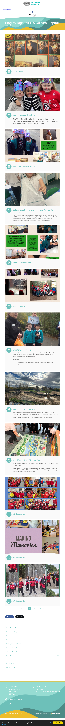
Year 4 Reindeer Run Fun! (24, 115)
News (8, 636)
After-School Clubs (13, 652)
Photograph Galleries (13, 644)
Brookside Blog (11, 632)
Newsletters (10, 664)
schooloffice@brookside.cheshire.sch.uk (25, 7)
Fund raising (18, 71)
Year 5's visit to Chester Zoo (25, 409)
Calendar (9, 660)
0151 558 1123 (7, 7)
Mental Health (11, 668)
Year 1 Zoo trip (19, 306)
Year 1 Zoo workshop (22, 263)
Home (6, 25)
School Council (11, 648)
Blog (11, 25)
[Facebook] (32, 12)
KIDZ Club (9, 656)
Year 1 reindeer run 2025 (24, 166)
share (10, 617)
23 (40, 609)
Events (8, 640)
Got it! (58, 723)
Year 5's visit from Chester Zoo (26, 460)
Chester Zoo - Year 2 (22, 350)
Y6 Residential (19, 514)
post (20, 617)
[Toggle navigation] (29, 15)
